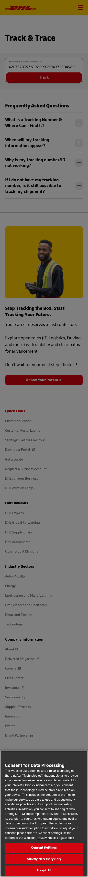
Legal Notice (65, 838)
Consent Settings (44, 848)
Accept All (44, 870)
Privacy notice (46, 838)
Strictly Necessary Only (44, 859)
